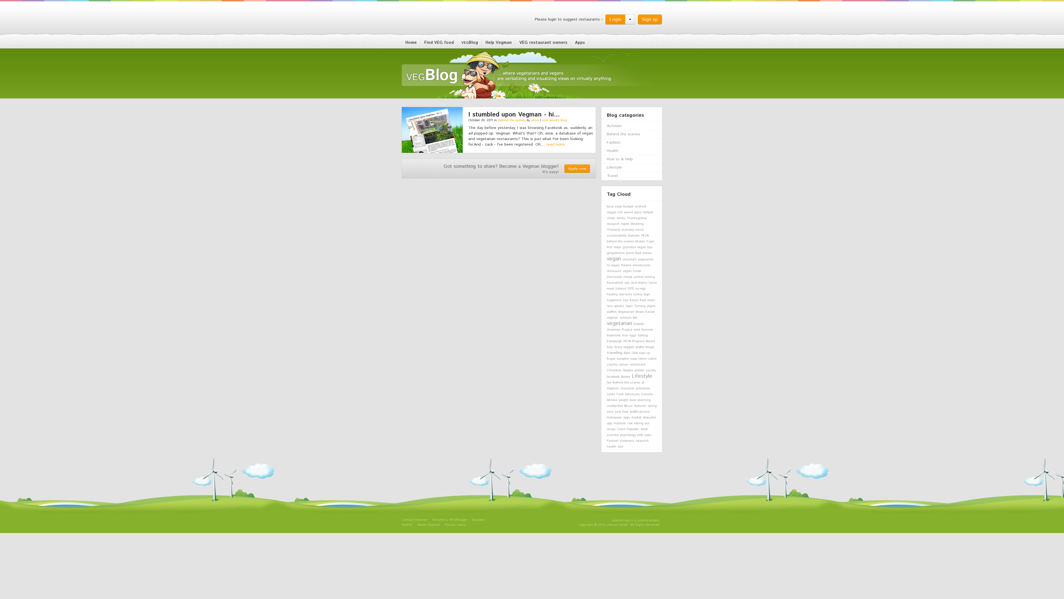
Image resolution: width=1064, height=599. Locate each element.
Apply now (577, 168)
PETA (645, 235)
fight (627, 353)
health (611, 447)
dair (620, 447)
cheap (627, 277)
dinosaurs (614, 271)
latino (642, 359)
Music (628, 406)
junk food (621, 412)
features (640, 406)
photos (640, 241)
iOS (620, 212)
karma (647, 253)
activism (625, 318)
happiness (614, 300)
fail (609, 382)
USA (635, 353)
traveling (614, 353)
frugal (611, 359)
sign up (644, 353)
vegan (614, 259)
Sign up (650, 19)
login (629, 306)
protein (639, 370)
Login (615, 19)
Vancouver (614, 277)
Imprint (407, 524)
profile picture (639, 412)
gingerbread (616, 253)
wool (637, 330)
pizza (637, 212)
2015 (631, 288)
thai (625, 335)
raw (630, 423)
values (623, 364)
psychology (628, 435)
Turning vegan (645, 306)
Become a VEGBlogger (450, 519)
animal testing (644, 277)
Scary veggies (624, 347)
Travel (612, 176)
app (609, 423)
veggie (611, 212)
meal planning (640, 400)
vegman (612, 318)
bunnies (647, 330)
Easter (650, 312)
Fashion (614, 142)
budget (628, 206)
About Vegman (428, 524)
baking (643, 335)
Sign (647, 294)
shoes (611, 218)
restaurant (637, 364)
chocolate (629, 259)
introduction (641, 265)
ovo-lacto (625, 294)
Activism (614, 126)
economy (627, 230)
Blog (469, 42)
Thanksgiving (636, 218)
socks (611, 394)
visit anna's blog (554, 120)
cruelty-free (615, 406)
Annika (612, 400)
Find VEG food (439, 42)
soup (618, 206)
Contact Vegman (415, 519)
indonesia (627, 441)
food (643, 300)
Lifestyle (614, 167)
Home (411, 42)
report (625, 224)
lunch (639, 230)
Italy (610, 347)
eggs (632, 335)
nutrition (619, 423)
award (628, 212)
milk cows (644, 435)
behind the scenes (620, 241)
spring (652, 406)
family (621, 218)
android (640, 206)
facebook (613, 377)
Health (612, 151)
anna (535, 120)
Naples (628, 370)
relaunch (642, 441)
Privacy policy (455, 524)
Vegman (436, 18)
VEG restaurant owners (543, 42)
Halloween (614, 417)
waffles (612, 312)
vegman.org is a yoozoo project (635, 520)
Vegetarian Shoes (631, 312)
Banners (478, 519)
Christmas (614, 370)
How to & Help (620, 159)
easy (610, 412)
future (634, 300)
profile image (645, 347)
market (636, 417)
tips (625, 300)
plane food (633, 253)
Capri (650, 241)
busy (610, 206)
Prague (627, 330)
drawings (613, 330)
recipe (611, 429)
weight (623, 400)
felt (635, 318)
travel (638, 324)
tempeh (648, 212)
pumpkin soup (627, 359)
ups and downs (636, 283)
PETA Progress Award (639, 341)
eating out (641, 423)
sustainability (616, 235)
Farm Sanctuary (628, 394)
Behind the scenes (512, 120)
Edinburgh (614, 341)
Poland (626, 265)
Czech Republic (628, 429)
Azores (625, 377)
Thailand (613, 230)
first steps (614, 247)
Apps (580, 42)
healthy (612, 294)
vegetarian (619, 323)
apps (626, 417)
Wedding (637, 224)
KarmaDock (615, 283)
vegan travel (632, 271)
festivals (634, 235)
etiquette (649, 417)
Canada (647, 394)
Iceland (620, 288)
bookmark (614, 335)
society (651, 370)
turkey (637, 294)
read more (555, 144)
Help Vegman (498, 42)
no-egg (640, 288)
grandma (629, 247)
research (613, 224)
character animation (635, 388)
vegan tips (645, 247)
